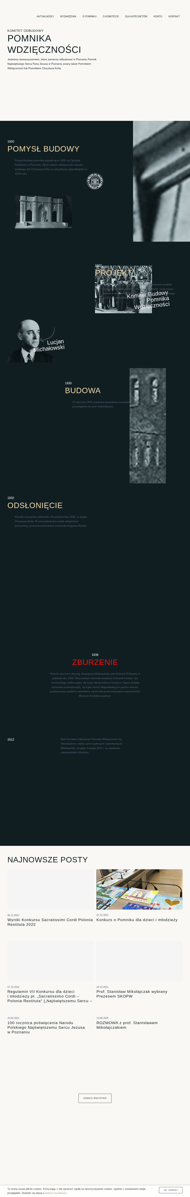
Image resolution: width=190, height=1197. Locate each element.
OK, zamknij (171, 1190)
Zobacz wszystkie (95, 1098)
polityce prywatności (56, 1193)
